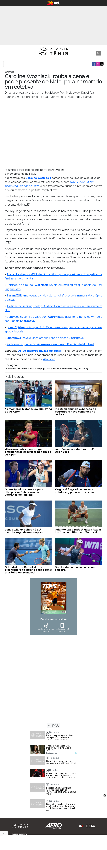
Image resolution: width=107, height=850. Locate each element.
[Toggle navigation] (7, 64)
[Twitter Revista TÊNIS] (102, 63)
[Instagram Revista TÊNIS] (98, 63)
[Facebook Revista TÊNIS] (94, 63)
